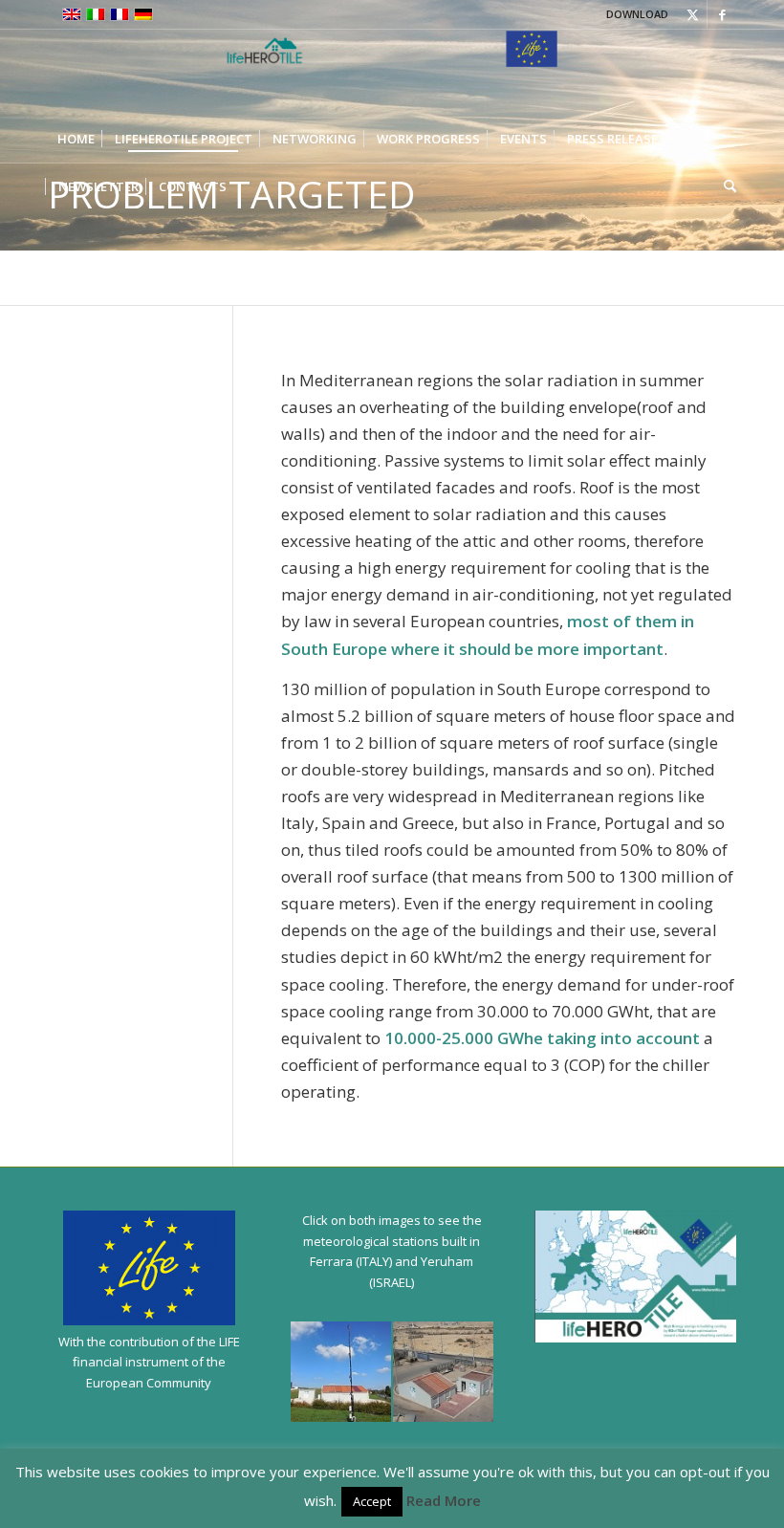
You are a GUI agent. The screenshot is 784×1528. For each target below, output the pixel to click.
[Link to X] (693, 14)
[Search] (725, 186)
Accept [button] (372, 1501)
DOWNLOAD (637, 14)
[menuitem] (76, 139)
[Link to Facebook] (722, 14)
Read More (443, 1500)
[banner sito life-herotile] (392, 72)
